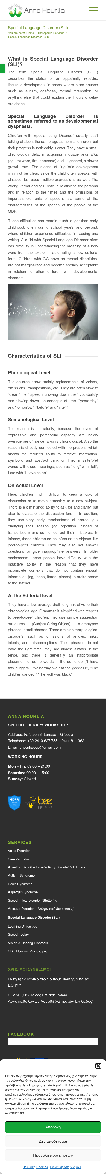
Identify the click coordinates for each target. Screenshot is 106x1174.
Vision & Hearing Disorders (28, 942)
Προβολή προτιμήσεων (53, 1155)
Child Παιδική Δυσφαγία (28, 951)
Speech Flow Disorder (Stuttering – (34, 900)
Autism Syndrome (21, 875)
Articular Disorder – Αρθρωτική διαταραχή (41, 908)
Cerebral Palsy (19, 858)
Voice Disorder (19, 850)
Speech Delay (18, 934)
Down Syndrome (20, 883)
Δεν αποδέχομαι (53, 1141)
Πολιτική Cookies (35, 1167)
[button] (2, 68)
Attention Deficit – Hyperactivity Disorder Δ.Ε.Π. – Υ (47, 867)
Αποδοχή (53, 1127)
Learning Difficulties (22, 926)
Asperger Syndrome (23, 891)
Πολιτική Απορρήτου (65, 1167)
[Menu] (91, 10)
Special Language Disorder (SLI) (38, 27)
